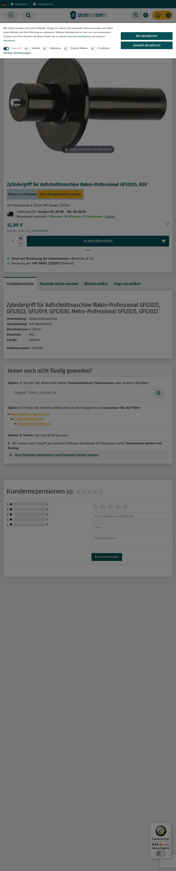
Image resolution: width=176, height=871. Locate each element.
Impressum (9, 40)
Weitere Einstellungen (17, 53)
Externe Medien (79, 48)
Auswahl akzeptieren (146, 45)
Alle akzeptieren (146, 36)
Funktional (103, 48)
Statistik (36, 48)
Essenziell (16, 48)
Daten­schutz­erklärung (78, 36)
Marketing (55, 48)
